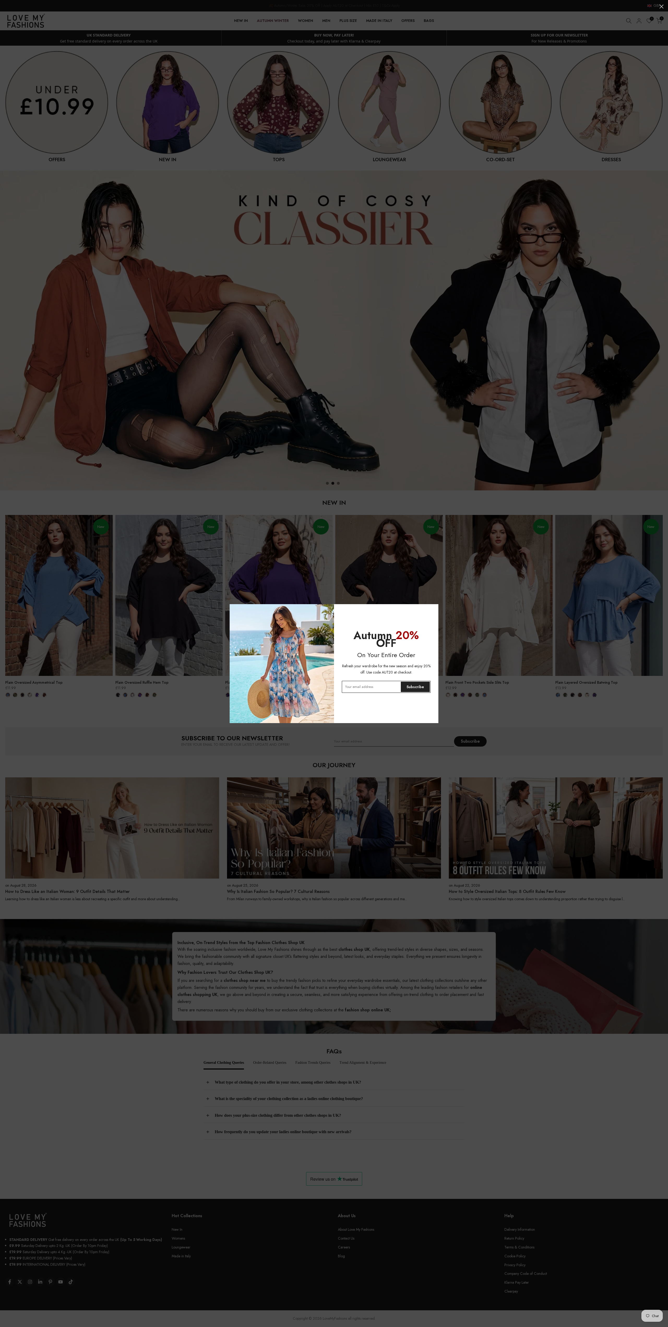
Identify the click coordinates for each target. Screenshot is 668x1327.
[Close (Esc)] (661, 6)
